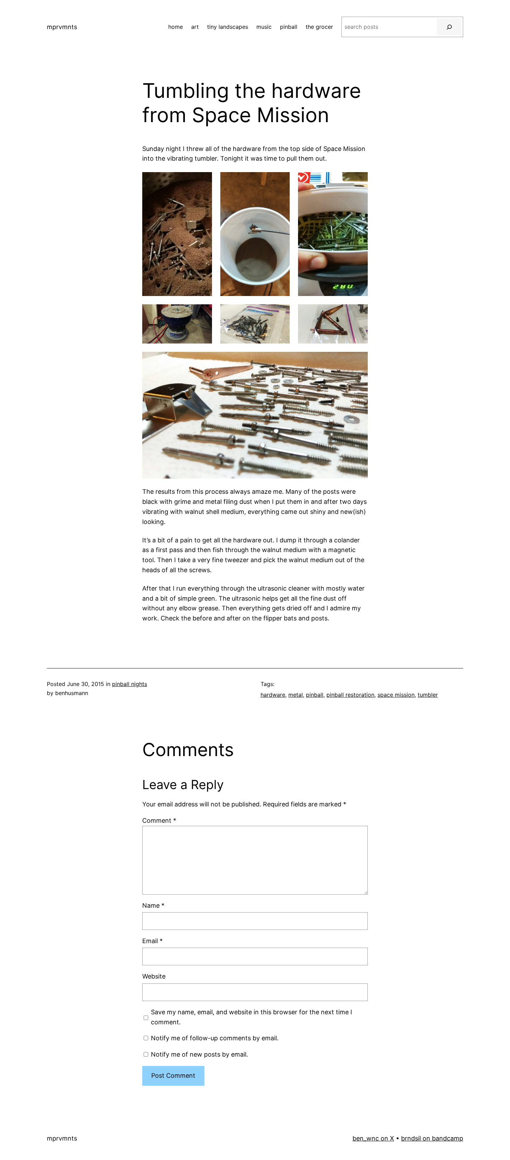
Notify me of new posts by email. (199, 1054)
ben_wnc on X (373, 1138)
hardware (273, 694)
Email (152, 941)
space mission (396, 694)
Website (153, 976)
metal (295, 694)
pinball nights (129, 683)
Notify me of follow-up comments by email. (215, 1038)
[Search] (449, 26)
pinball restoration (350, 694)
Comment (159, 820)
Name (153, 905)
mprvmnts (62, 27)
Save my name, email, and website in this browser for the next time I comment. (251, 1017)
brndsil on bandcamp (432, 1138)
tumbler (428, 694)
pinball (314, 694)
